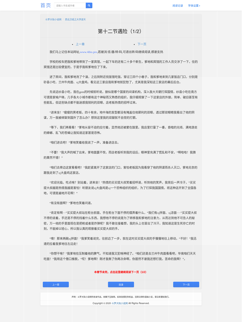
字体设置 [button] (193, 5)
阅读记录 (178, 5)
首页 (46, 5)
